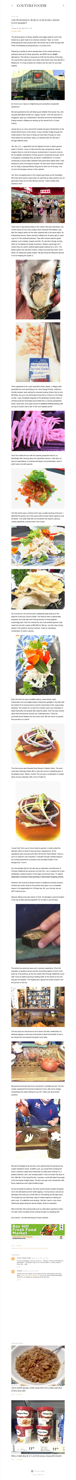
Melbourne (45, 1248)
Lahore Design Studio (24, 1258)
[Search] (63, 5)
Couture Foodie (32, 5)
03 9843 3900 (16, 31)
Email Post (19, 1245)
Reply (18, 1267)
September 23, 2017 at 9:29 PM (40, 1258)
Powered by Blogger (39, 1471)
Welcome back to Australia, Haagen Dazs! (36, 1456)
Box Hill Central (19, 1248)
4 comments (19, 1459)
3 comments (19, 1394)
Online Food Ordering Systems (30, 1275)
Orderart (19, 1271)
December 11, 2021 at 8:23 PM (31, 1271)
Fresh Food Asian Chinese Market (33, 1248)
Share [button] (12, 1245)
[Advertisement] (38, 1325)
